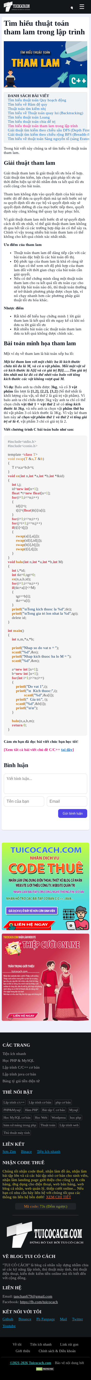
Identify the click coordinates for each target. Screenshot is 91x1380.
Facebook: (11, 1302)
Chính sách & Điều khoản (57, 1351)
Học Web (41, 1117)
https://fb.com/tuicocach (39, 1302)
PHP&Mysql (12, 1110)
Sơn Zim (9, 1151)
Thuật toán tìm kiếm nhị (27, 109)
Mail (63, 1319)
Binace (26, 1151)
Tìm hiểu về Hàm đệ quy (27, 104)
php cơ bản (63, 1102)
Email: (8, 1296)
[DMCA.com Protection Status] (45, 1369)
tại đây (67, 750)
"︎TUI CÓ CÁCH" (17, 1265)
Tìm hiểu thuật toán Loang (29, 117)
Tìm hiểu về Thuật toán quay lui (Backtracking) (45, 113)
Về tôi (17, 1344)
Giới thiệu (23, 1351)
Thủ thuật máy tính (17, 1133)
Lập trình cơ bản (40, 1102)
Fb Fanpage (45, 1319)
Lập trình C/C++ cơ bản (21, 1067)
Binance (24, 1319)
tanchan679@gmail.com (33, 1296)
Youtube (9, 1326)
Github (8, 1319)
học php (75, 1117)
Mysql (73, 1110)
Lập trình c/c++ (14, 1102)
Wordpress (59, 1117)
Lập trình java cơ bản (19, 1074)
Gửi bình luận (73, 813)
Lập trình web (69, 1125)
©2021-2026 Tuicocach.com (30, 1363)
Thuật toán (47, 1125)
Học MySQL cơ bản (17, 1117)
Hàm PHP (31, 1110)
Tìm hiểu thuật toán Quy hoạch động (37, 100)
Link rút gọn (69, 1344)
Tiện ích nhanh (14, 1054)
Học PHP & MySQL (18, 1061)
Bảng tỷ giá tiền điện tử (21, 1081)
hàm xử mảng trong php (20, 1125)
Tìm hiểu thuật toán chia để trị (31, 122)
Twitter (77, 1319)
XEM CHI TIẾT (58, 1197)
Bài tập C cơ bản (53, 1110)
